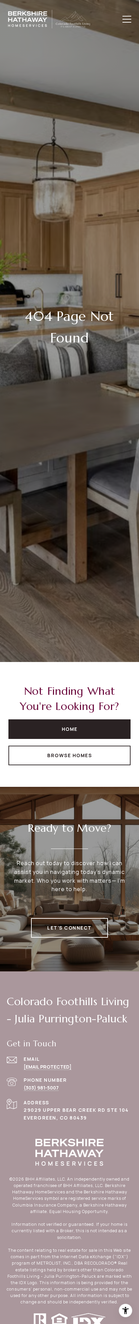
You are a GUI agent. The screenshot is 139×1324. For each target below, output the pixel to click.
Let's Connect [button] (69, 928)
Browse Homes (69, 755)
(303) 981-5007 (41, 1087)
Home (70, 729)
